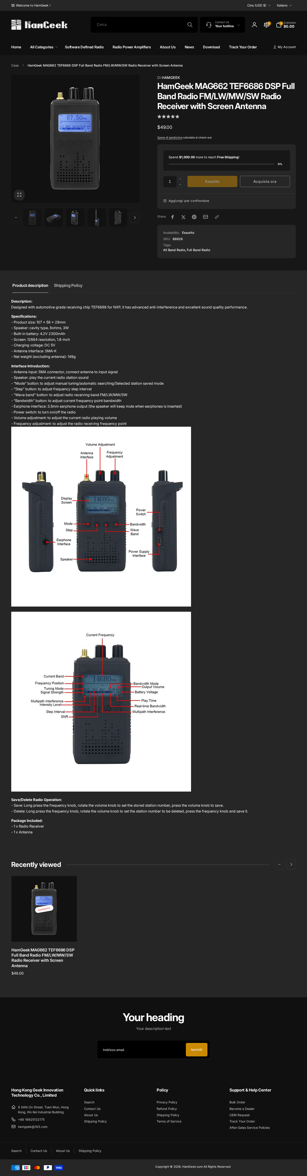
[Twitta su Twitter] (183, 217)
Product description (30, 285)
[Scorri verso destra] (134, 217)
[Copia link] (217, 217)
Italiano (282, 5)
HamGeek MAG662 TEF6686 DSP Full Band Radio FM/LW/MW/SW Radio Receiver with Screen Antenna (43, 958)
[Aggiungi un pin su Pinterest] (194, 217)
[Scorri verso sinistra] (16, 217)
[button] (286, 24)
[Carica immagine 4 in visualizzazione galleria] (96, 217)
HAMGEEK (168, 77)
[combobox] (144, 25)
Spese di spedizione (169, 137)
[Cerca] (189, 24)
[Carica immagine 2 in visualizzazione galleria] (54, 217)
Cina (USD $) (256, 5)
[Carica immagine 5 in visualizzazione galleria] (118, 217)
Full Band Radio (198, 250)
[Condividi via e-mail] (205, 217)
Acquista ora (265, 181)
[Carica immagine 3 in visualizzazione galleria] (75, 217)
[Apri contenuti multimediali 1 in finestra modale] (75, 139)
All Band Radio (174, 250)
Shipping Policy (68, 285)
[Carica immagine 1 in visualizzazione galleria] (32, 217)
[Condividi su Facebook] (172, 217)
